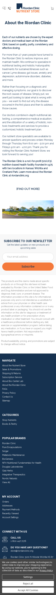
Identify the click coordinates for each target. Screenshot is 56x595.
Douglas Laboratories (12, 467)
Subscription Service (12, 377)
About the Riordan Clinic (14, 385)
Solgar (5, 451)
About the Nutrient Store (13, 365)
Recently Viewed (10, 513)
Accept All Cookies (28, 590)
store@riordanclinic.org (22, 551)
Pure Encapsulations (12, 447)
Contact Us (7, 397)
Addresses (7, 505)
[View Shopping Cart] (52, 8)
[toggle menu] (7, 8)
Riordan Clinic (9, 443)
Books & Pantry (9, 424)
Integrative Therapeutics (13, 474)
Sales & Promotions (11, 369)
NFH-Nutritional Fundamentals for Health (21, 463)
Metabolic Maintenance (13, 455)
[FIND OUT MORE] (28, 188)
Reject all (28, 583)
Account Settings (10, 517)
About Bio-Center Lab (12, 381)
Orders (5, 502)
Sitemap (6, 400)
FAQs (4, 389)
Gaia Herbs (7, 470)
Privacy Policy (9, 393)
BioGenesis (7, 459)
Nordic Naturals (9, 478)
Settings (28, 577)
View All (6, 482)
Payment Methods (11, 509)
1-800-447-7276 (18, 541)
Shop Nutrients (9, 420)
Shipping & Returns (11, 373)
